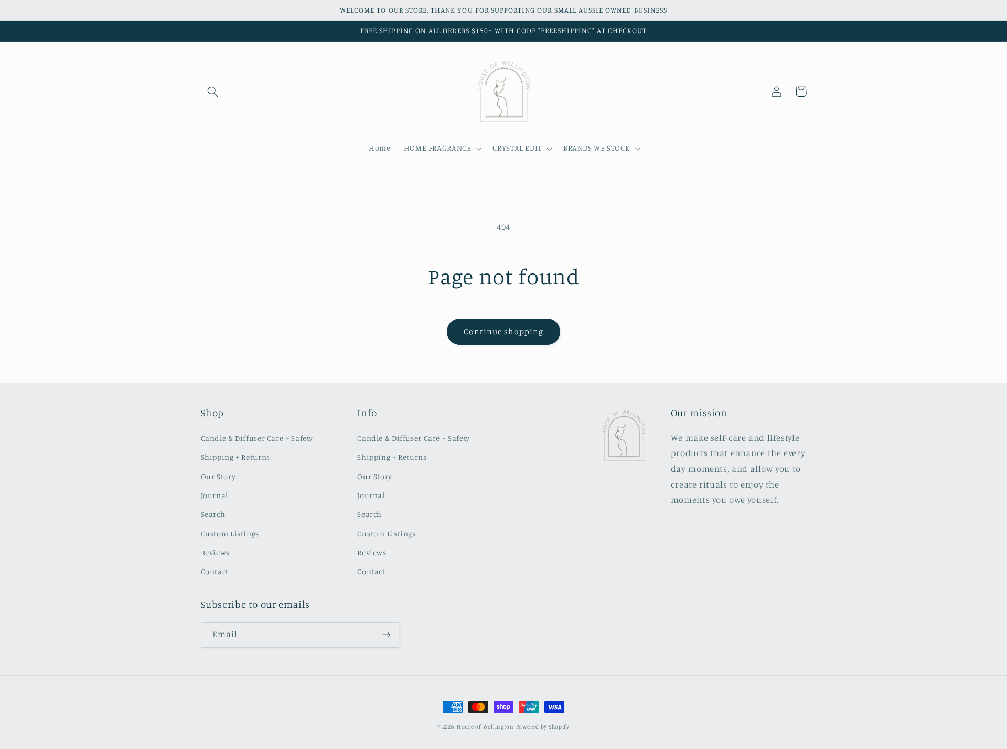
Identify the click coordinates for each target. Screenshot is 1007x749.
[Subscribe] (386, 635)
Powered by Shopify (543, 726)
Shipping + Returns (235, 456)
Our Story (218, 476)
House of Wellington (485, 726)
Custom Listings (230, 533)
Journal (214, 495)
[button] (213, 91)
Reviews (215, 552)
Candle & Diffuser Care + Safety (257, 438)
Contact (215, 571)
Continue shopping (504, 331)
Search (213, 514)
